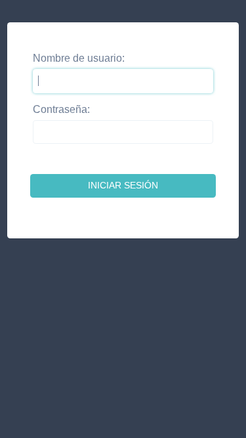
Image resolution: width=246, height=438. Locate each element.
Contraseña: (61, 109)
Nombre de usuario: (79, 58)
